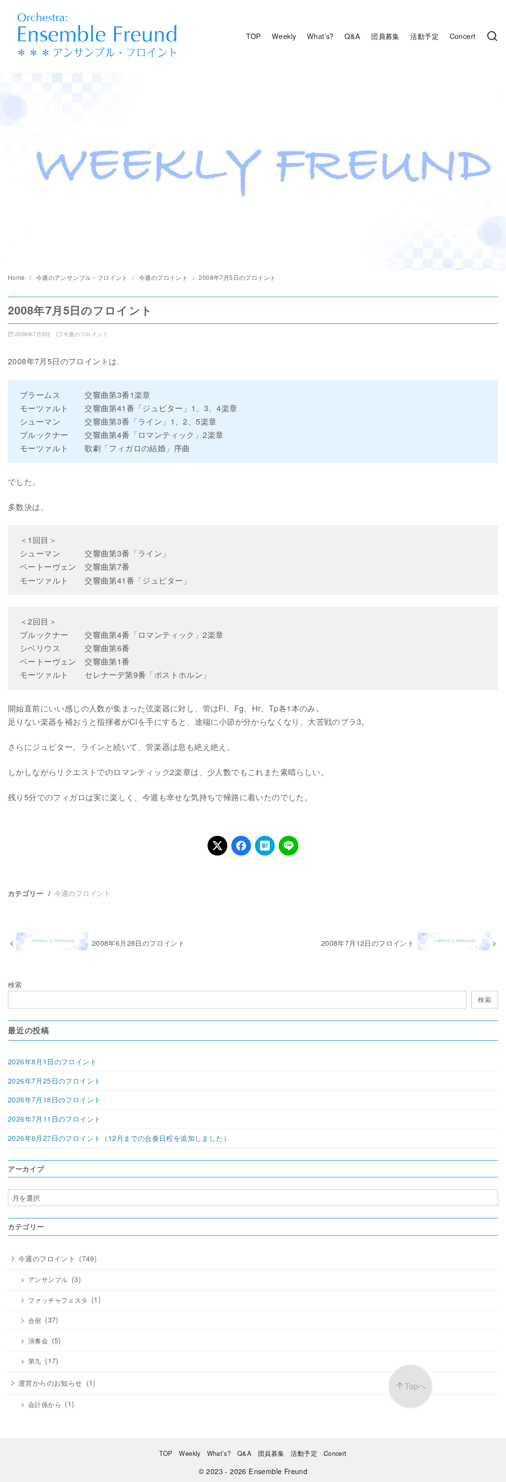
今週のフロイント (164, 277)
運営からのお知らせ (50, 1383)
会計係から (44, 1404)
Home (17, 277)
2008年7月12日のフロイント (367, 942)
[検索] (492, 36)
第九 (35, 1361)
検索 (15, 984)
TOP (253, 36)
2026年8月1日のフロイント (52, 1061)
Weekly (284, 36)
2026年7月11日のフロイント (54, 1119)
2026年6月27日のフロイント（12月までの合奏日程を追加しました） (119, 1138)
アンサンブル (48, 1279)
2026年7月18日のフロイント (54, 1099)
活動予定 (424, 36)
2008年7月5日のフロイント (237, 277)
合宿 (35, 1320)
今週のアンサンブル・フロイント (82, 277)
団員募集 (385, 36)
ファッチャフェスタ (58, 1300)
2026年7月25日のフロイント (54, 1081)
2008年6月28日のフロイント (138, 942)
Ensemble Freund (278, 1471)
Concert (463, 36)
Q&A (352, 36)
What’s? (320, 36)
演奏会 (38, 1340)
